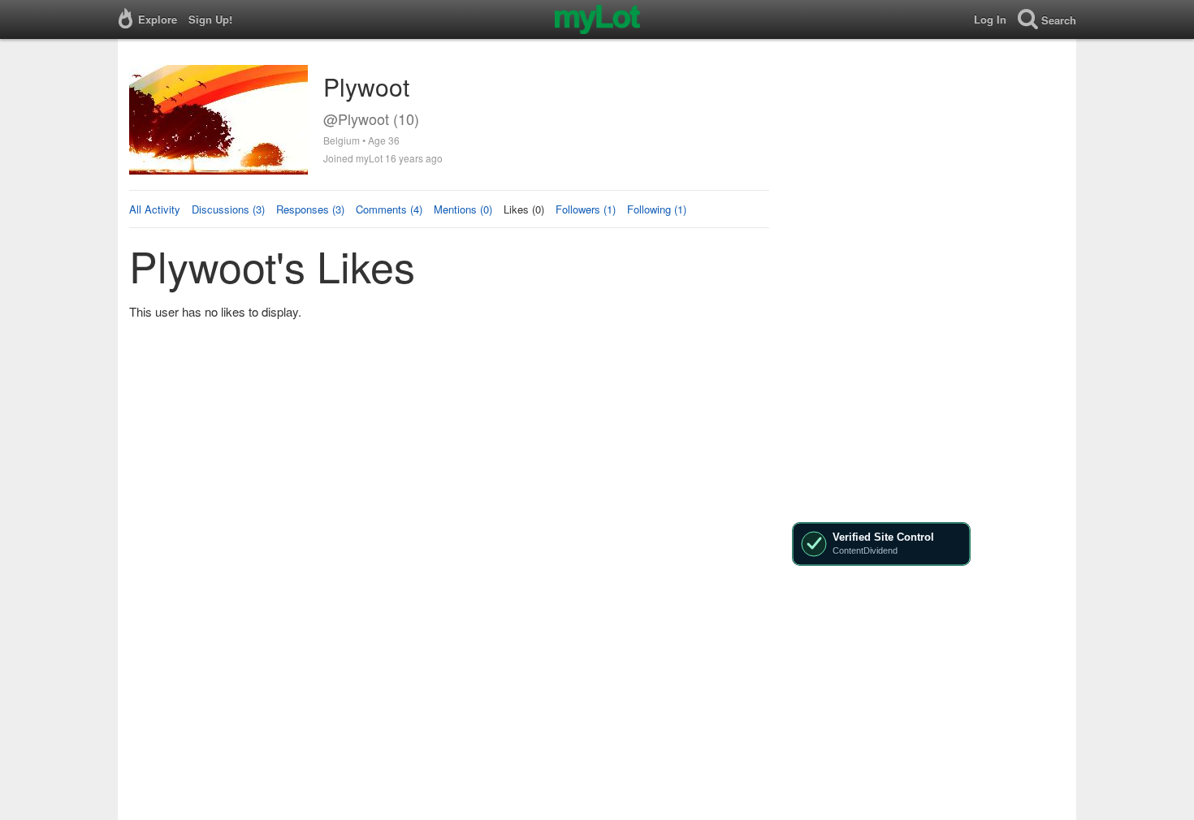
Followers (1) (586, 209)
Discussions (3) (228, 209)
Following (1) (656, 209)
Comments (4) (389, 209)
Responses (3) (310, 209)
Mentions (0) (463, 209)
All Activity (154, 209)
